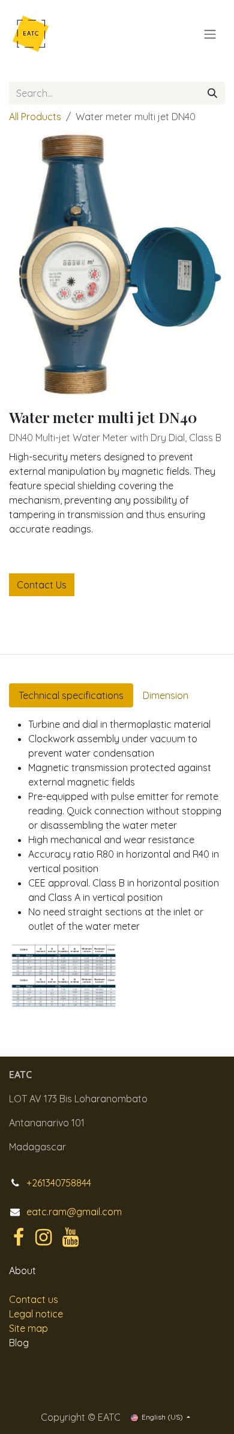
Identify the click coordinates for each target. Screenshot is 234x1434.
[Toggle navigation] (210, 33)
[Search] (212, 93)
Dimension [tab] (165, 695)
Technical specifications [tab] (71, 695)
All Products (35, 117)
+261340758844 (58, 1183)
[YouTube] (70, 1237)
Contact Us (42, 585)
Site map (28, 1328)
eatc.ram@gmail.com (74, 1212)
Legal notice (36, 1314)
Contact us (33, 1299)
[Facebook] (18, 1237)
